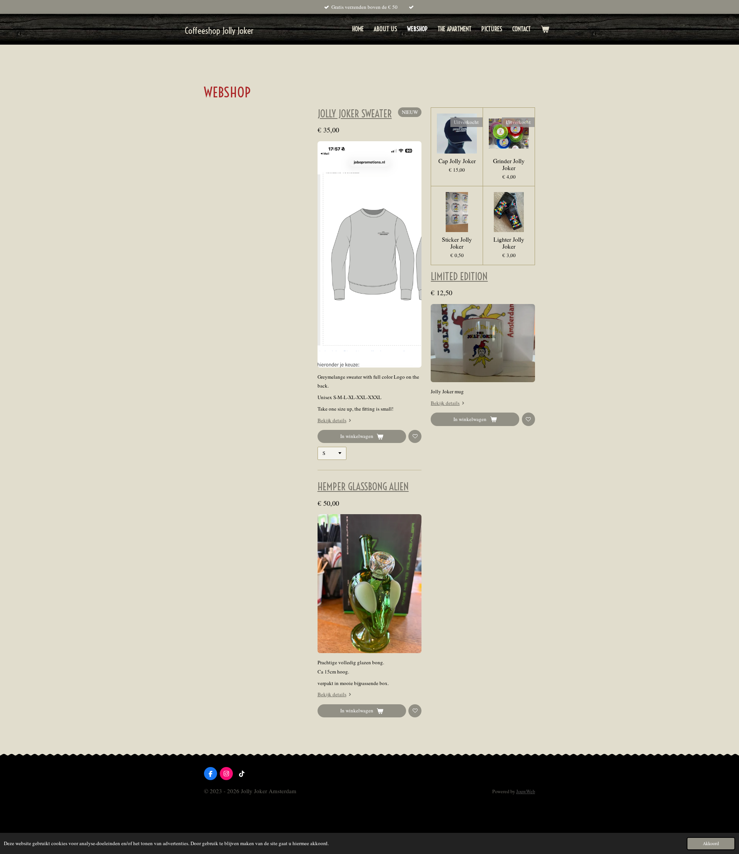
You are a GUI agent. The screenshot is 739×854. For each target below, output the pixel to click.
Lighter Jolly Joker (508, 243)
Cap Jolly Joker (457, 160)
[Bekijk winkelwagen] (545, 29)
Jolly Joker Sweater (355, 114)
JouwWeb (525, 791)
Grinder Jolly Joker (509, 164)
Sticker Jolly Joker (457, 243)
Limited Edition (459, 277)
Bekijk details (332, 420)
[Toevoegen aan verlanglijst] (414, 436)
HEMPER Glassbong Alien (363, 487)
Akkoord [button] (711, 843)
